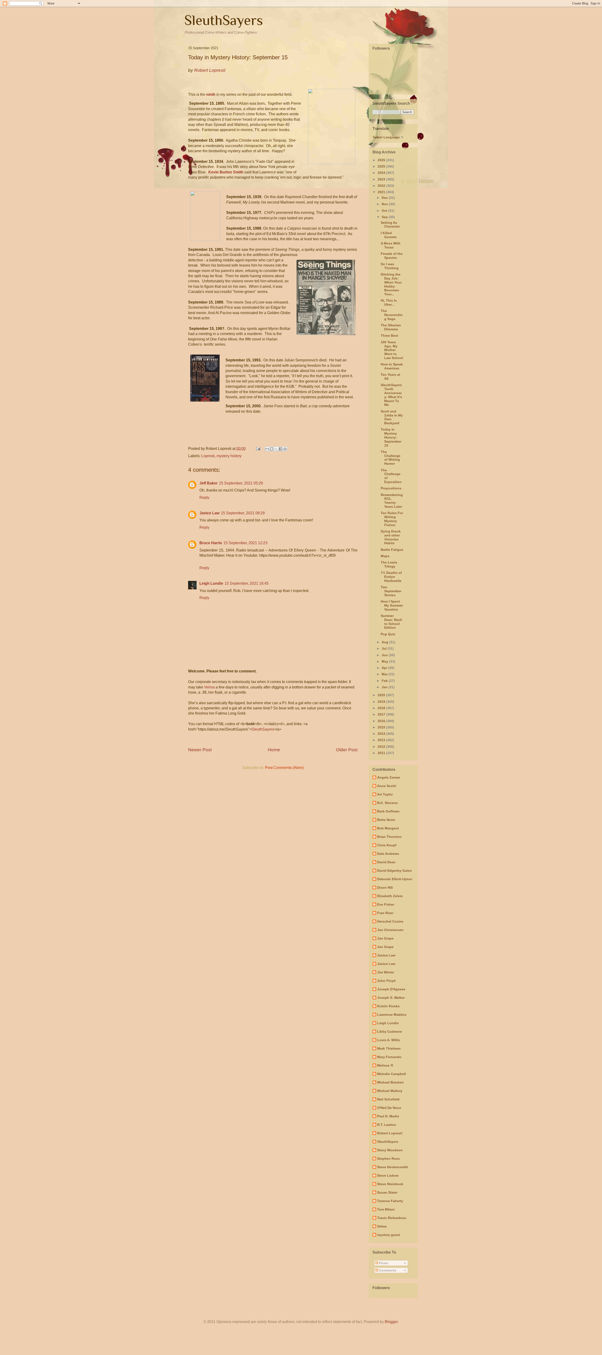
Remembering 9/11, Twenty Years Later (392, 500)
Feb (385, 681)
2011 (382, 753)
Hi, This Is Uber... (389, 302)
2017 (382, 714)
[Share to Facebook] (280, 449)
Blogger (391, 1322)
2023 (382, 179)
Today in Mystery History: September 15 (391, 437)
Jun (385, 655)
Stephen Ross (388, 1158)
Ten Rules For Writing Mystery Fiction (392, 519)
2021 (382, 192)
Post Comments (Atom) (284, 768)
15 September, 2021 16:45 (247, 583)
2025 (382, 166)
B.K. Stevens (387, 803)
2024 (382, 173)
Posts (383, 1263)
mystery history (229, 456)
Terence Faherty (390, 1201)
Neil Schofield (388, 1099)
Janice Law (209, 513)
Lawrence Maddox (392, 1014)
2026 (382, 160)
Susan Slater (387, 1192)
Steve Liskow (388, 1175)
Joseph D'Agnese (391, 989)
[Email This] (267, 449)
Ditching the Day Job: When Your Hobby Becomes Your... (391, 284)
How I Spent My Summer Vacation (392, 605)
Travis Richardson (391, 1218)
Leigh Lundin (211, 583)
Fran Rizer (385, 913)
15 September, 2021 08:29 (243, 513)
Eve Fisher (385, 904)
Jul (385, 648)
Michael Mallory (389, 1091)
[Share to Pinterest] (285, 449)
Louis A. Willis (388, 1040)
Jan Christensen (390, 930)
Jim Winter (385, 972)
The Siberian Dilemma (391, 327)
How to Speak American (392, 366)
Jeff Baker (208, 483)
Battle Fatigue (392, 550)
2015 (382, 727)
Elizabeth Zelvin (390, 896)
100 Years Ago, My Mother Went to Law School (392, 350)
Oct (385, 210)
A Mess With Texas (390, 245)
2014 (382, 733)
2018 (382, 708)
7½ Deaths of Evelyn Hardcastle (391, 577)
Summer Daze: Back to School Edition (391, 621)
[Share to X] (276, 449)
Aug (385, 642)
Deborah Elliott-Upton (394, 879)
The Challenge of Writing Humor (390, 457)
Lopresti (208, 456)
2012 (382, 746)
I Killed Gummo (389, 235)
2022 (382, 186)
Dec (385, 198)
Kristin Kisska (388, 1006)
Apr (385, 668)
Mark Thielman (389, 1048)
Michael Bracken (390, 1082)
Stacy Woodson (390, 1150)
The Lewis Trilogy (389, 564)
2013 (382, 740)
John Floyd (386, 981)
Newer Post (200, 749)
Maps (385, 556)
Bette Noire (386, 820)
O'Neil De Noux (389, 1108)
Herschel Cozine (390, 921)
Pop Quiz (388, 634)
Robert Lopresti (389, 1133)
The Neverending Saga (392, 315)
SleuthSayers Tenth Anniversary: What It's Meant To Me (391, 395)
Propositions (391, 488)
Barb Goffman (388, 811)
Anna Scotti (386, 786)
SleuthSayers (223, 20)
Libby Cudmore (389, 1031)
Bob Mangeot (388, 828)
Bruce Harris (210, 543)
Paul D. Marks (388, 1116)
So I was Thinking (390, 266)
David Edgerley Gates (394, 870)
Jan (385, 687)
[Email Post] (257, 449)
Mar (385, 674)
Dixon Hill (385, 887)
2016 (382, 721)
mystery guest (388, 1235)
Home (274, 749)
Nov (385, 204)
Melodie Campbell (391, 1074)
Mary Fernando (389, 1057)
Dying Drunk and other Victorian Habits (391, 537)
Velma (209, 687)
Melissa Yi (385, 1065)
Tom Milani (386, 1209)
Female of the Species (392, 256)
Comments (387, 1270)
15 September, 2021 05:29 (241, 483)
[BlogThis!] (271, 449)
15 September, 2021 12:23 (245, 543)
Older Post (346, 749)
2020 (382, 695)
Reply (204, 498)
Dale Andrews (388, 853)
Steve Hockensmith (392, 1167)
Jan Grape (385, 938)
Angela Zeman (388, 777)
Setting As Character (390, 224)
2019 (382, 701)
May (385, 661)
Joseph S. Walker (391, 997)
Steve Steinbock (390, 1184)
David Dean (386, 862)
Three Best (389, 335)
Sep (385, 217)
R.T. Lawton (386, 1125)
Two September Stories (391, 591)
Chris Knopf (386, 845)
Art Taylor (385, 794)
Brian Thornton (389, 837)
